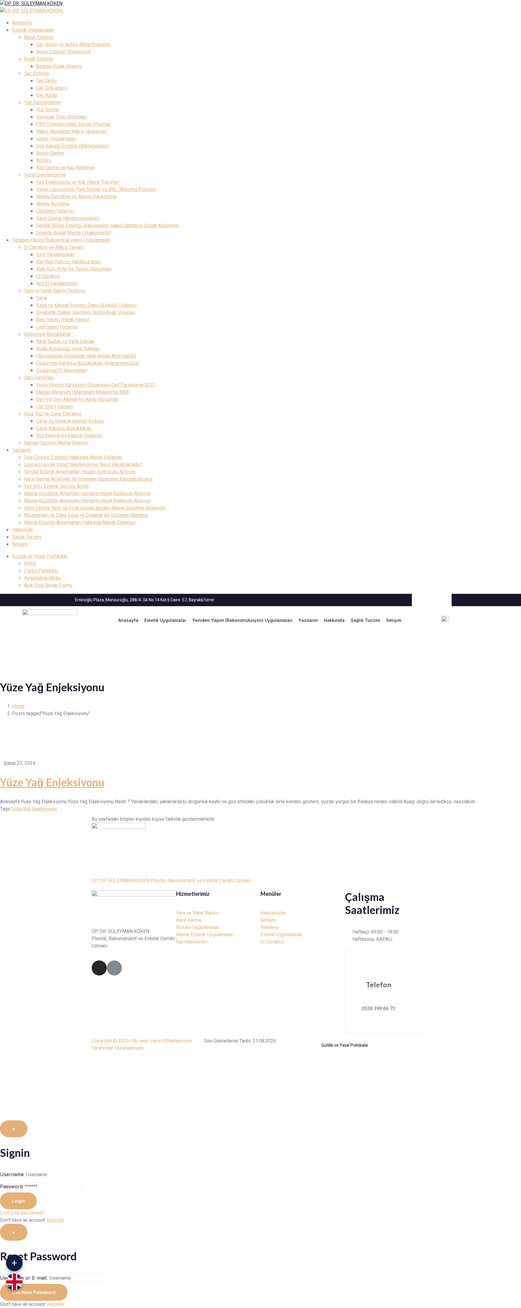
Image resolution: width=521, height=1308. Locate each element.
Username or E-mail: (23, 1278)
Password (11, 1186)
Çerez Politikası (41, 570)
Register (55, 1220)
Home (18, 706)
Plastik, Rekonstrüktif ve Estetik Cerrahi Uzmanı (200, 880)
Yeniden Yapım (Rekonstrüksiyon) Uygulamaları (242, 620)
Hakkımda (334, 620)
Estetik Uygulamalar (165, 620)
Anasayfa (128, 620)
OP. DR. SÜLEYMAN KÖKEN (120, 880)
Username (12, 1174)
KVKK (30, 563)
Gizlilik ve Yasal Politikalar (40, 556)
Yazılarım (308, 620)
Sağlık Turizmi (365, 620)
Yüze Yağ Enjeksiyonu (52, 782)
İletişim (393, 620)
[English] (14, 1282)
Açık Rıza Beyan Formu (48, 585)
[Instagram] (99, 967)
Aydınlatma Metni (42, 578)
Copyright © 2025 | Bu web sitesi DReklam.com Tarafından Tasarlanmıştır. (142, 1044)
